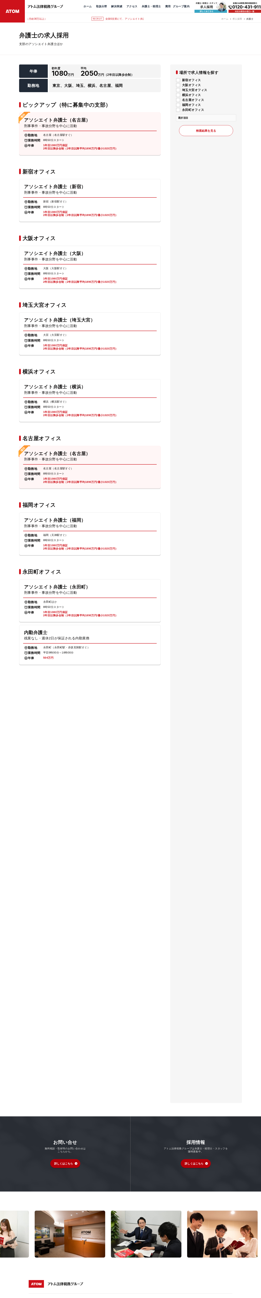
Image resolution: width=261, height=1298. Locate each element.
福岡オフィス (191, 104)
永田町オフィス (193, 109)
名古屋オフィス (193, 100)
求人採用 (237, 19)
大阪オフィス (191, 85)
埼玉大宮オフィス (194, 90)
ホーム (224, 19)
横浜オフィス (191, 95)
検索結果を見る (206, 130)
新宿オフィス (191, 80)
